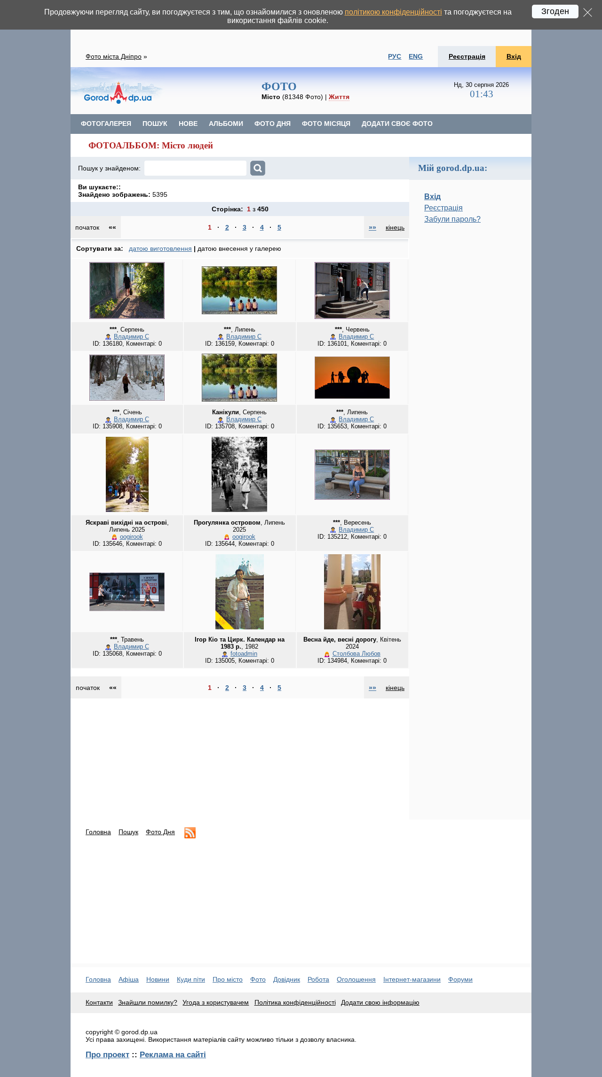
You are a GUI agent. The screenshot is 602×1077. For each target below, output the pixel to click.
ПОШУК (155, 123)
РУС (394, 56)
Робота (318, 979)
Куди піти (191, 979)
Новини (157, 979)
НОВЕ (188, 123)
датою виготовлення (160, 248)
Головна (98, 832)
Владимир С (131, 336)
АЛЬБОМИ (226, 123)
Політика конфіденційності (295, 1002)
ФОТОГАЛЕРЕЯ (106, 123)
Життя (339, 97)
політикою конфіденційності (393, 12)
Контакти (99, 1002)
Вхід (514, 56)
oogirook (131, 536)
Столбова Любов (356, 653)
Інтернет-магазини (412, 979)
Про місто (228, 979)
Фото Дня (160, 832)
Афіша (129, 979)
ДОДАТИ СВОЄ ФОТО (397, 123)
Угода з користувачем (215, 1002)
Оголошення (356, 979)
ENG (416, 56)
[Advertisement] (470, 388)
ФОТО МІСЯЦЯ (326, 123)
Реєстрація (467, 56)
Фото (258, 979)
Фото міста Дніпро (114, 56)
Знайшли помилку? (147, 1002)
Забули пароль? (452, 219)
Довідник (286, 979)
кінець (395, 227)
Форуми (460, 979)
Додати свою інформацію (380, 1002)
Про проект (107, 1054)
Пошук (128, 832)
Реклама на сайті (173, 1054)
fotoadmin (243, 653)
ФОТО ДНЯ (272, 123)
